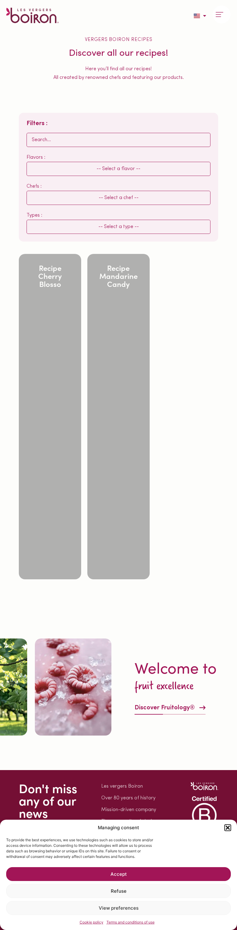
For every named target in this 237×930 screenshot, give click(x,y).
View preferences (119, 908)
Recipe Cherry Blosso (50, 276)
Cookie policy (91, 922)
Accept (118, 874)
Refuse (119, 891)
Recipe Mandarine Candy (118, 276)
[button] (228, 828)
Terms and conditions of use (130, 922)
